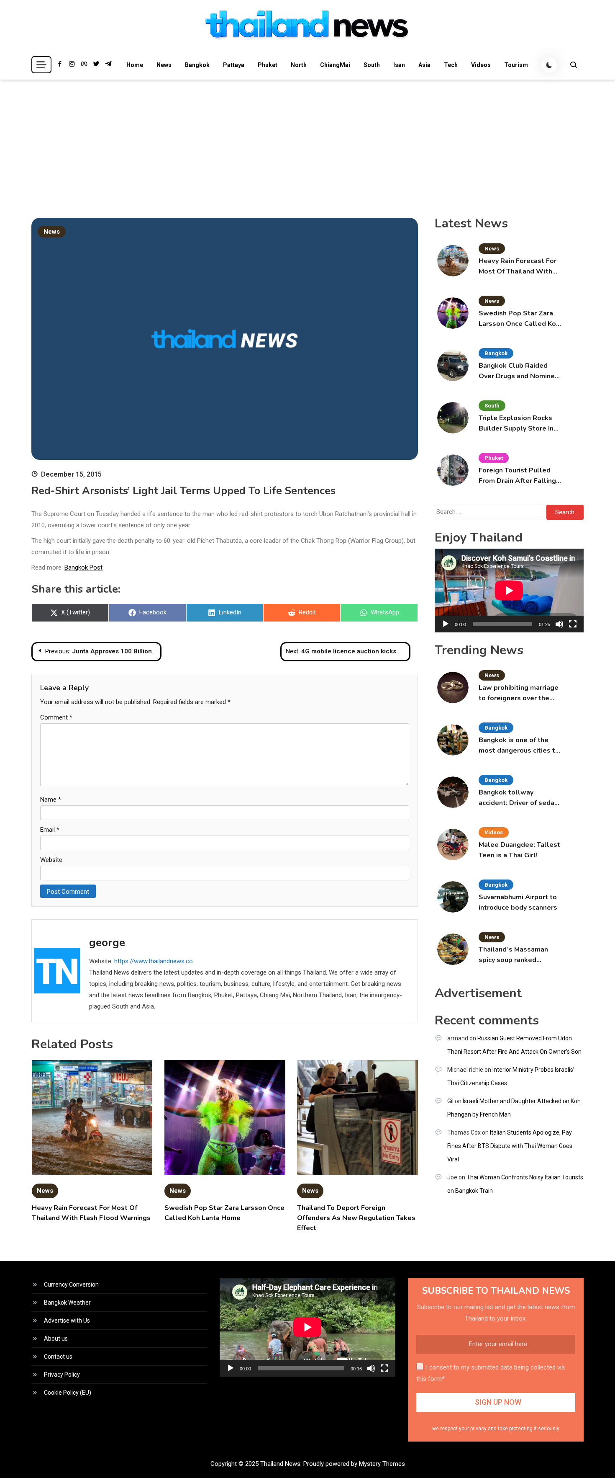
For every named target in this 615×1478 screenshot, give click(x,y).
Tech (451, 65)
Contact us (58, 1356)
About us (56, 1338)
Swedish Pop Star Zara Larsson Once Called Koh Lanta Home (519, 319)
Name (50, 799)
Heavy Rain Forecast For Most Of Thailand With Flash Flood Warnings (517, 266)
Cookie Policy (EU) (67, 1392)
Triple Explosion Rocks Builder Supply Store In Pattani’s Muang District (517, 423)
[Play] (445, 624)
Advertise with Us (67, 1320)
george (107, 942)
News (164, 65)
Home (134, 65)
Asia (424, 65)
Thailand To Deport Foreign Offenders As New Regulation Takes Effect (356, 1218)
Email (49, 829)
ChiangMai (335, 65)
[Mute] (559, 624)
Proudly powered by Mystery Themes (354, 1464)
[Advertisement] (307, 142)
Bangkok (197, 65)
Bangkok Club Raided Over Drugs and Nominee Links (519, 371)
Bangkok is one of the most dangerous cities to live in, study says (519, 745)
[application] (509, 590)
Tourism (516, 65)
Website (51, 860)
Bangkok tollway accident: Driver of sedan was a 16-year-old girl (518, 798)
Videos (481, 65)
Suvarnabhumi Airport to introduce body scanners (518, 902)
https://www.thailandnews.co (153, 961)
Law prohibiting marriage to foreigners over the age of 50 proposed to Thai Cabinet (519, 693)
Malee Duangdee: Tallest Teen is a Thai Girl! (519, 850)
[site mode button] (549, 64)
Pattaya (233, 65)
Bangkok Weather (67, 1302)
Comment (56, 717)
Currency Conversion (71, 1284)
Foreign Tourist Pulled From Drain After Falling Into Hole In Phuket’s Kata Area (517, 476)
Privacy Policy (62, 1374)
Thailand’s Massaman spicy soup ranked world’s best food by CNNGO (513, 955)
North (299, 65)
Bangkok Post (83, 567)
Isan (399, 65)
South (372, 65)
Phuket (267, 65)
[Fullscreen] (573, 624)
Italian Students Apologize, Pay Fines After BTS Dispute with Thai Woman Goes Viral (509, 1146)
